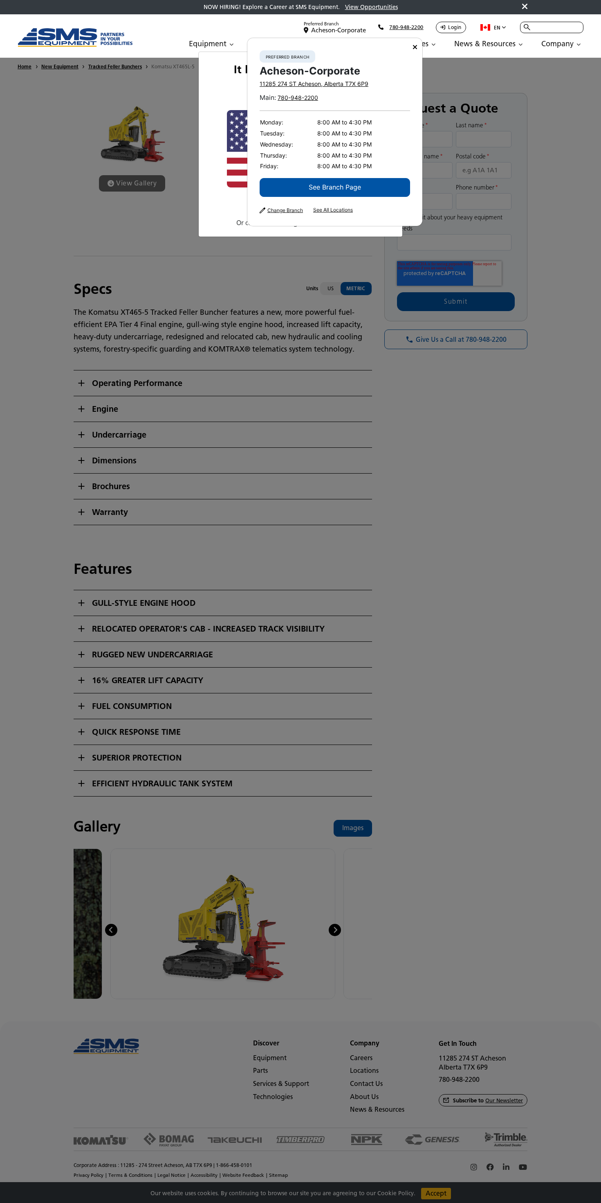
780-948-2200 (298, 97)
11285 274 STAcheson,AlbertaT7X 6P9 (314, 83)
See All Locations (333, 210)
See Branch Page (335, 187)
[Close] (415, 47)
